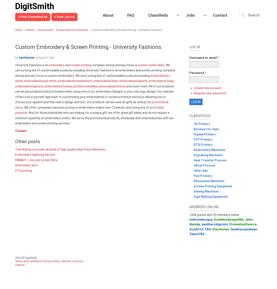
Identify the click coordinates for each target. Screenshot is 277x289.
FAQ (130, 15)
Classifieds (158, 15)
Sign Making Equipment (211, 196)
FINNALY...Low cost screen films (36, 160)
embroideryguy (201, 220)
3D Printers (202, 124)
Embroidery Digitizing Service (35, 154)
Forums (30, 30)
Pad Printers (203, 176)
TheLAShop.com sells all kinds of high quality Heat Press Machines (60, 149)
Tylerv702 (197, 234)
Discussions (45, 30)
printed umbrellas (85, 86)
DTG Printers (203, 144)
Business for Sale (206, 129)
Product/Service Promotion (72, 30)
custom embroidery (151, 65)
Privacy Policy (51, 261)
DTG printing (23, 170)
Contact (220, 15)
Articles (66, 261)
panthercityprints (215, 224)
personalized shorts (112, 86)
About (108, 15)
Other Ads (201, 170)
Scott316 (196, 229)
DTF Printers (203, 139)
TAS (208, 229)
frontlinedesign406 (228, 220)
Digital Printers (205, 134)
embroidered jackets (133, 81)
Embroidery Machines (209, 150)
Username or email (204, 57)
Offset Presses (204, 165)
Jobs (190, 15)
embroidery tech (26, 165)
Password (197, 73)
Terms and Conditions (28, 261)
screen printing (81, 65)
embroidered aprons (29, 86)
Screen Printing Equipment (213, 186)
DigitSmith (34, 6)
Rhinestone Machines (209, 181)
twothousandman (244, 229)
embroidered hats (105, 81)
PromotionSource (243, 224)
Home (18, 30)
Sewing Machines (206, 191)
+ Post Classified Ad (32, 17)
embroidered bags (161, 81)
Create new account (207, 88)
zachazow (26, 57)
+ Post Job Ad (64, 17)
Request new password (210, 93)
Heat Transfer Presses (210, 160)
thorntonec (221, 229)
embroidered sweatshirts (75, 81)
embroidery (57, 65)
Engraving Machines (208, 155)
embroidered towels (58, 86)
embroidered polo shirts (40, 81)
